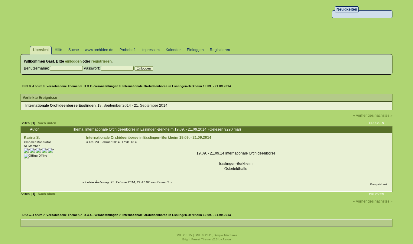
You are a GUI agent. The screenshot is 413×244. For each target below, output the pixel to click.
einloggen (73, 61)
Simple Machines (225, 235)
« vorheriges (363, 115)
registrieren (101, 61)
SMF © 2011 (203, 235)
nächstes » (383, 115)
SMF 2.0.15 (184, 235)
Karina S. (32, 137)
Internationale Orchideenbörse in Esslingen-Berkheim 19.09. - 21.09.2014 (148, 137)
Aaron (227, 239)
